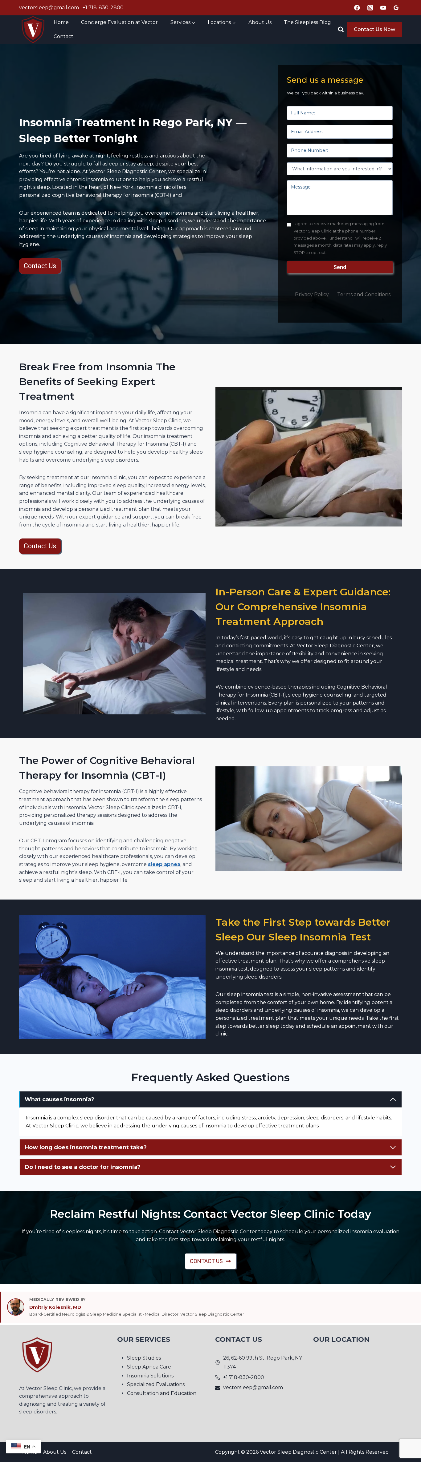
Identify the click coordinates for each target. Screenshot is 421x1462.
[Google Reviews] (396, 8)
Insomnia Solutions (150, 1375)
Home (61, 22)
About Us (260, 22)
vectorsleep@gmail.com (49, 7)
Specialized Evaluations (156, 1384)
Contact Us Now (374, 29)
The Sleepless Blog (307, 22)
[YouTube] (383, 8)
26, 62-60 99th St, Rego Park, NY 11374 (262, 1362)
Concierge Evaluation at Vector (119, 22)
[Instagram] (370, 8)
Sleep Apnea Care (149, 1366)
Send (339, 267)
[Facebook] (357, 8)
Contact (63, 36)
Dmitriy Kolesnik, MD (55, 1307)
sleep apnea (164, 864)
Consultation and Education (161, 1393)
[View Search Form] (341, 29)
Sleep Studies (144, 1358)
